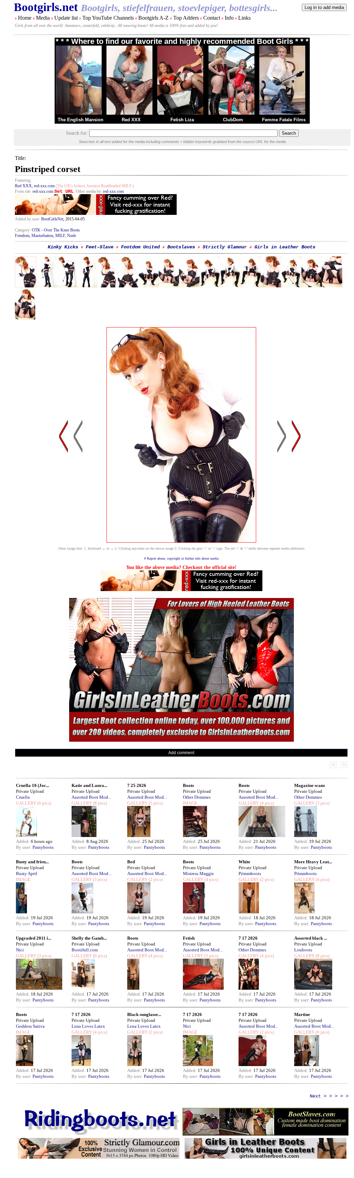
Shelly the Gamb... (89, 938)
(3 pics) (322, 803)
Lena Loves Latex (88, 1026)
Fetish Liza (182, 119)
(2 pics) (155, 879)
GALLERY (26, 803)
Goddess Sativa (30, 1026)
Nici (20, 949)
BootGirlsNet (52, 219)
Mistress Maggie (198, 873)
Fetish (189, 938)
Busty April (26, 873)
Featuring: (23, 180)
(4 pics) (266, 803)
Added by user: (28, 219)
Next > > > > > (329, 1096)
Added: (23, 841)
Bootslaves (181, 247)
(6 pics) (43, 803)
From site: (23, 191)
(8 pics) (99, 803)
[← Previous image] (78, 502)
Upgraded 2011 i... (33, 938)
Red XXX (131, 119)
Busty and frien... (32, 861)
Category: (23, 230)
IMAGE (190, 803)
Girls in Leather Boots (284, 247)
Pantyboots (43, 847)
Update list (66, 18)
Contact (211, 18)
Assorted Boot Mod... (91, 797)
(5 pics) (155, 803)
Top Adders (186, 18)
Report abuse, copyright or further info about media (182, 558)
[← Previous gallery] (63, 502)
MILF (60, 235)
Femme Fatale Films (284, 119)
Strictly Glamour (225, 247)
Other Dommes (197, 797)
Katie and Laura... (89, 785)
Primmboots (250, 873)
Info (229, 18)
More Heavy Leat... (313, 861)
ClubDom (233, 119)
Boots (188, 785)
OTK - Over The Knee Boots (56, 230)
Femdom (22, 235)
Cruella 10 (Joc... (32, 785)
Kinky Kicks (63, 247)
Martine (302, 1014)
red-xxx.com (44, 185)
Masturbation (42, 235)
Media (43, 18)
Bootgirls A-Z (153, 18)
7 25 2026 (136, 785)
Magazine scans (309, 785)
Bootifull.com (85, 949)
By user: (24, 847)
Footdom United (140, 247)
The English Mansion (80, 119)
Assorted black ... (310, 938)
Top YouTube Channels (108, 18)
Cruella (23, 797)
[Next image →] (181, 541)
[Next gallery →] (296, 502)
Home (24, 18)
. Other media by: (88, 191)
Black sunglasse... (144, 1014)
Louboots (303, 949)
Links (244, 18)
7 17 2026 (248, 938)
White (244, 861)
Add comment (181, 752)
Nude (71, 235)
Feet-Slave (99, 247)
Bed (131, 861)
